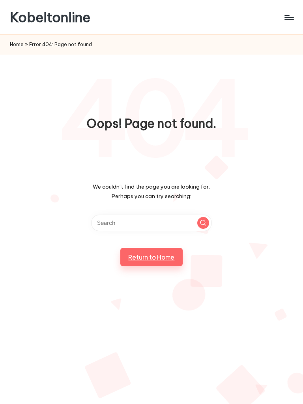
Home (17, 44)
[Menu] (288, 17)
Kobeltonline (50, 17)
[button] (203, 223)
